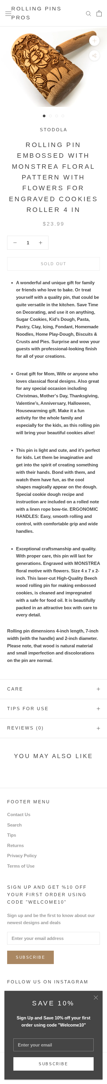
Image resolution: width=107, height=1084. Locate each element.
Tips (11, 835)
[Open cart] (99, 13)
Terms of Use (20, 866)
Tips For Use (28, 708)
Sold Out (54, 264)
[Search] (88, 13)
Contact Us (18, 814)
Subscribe (53, 1064)
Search (14, 824)
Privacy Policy (22, 855)
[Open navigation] (8, 13)
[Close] (96, 997)
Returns (15, 845)
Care (15, 688)
